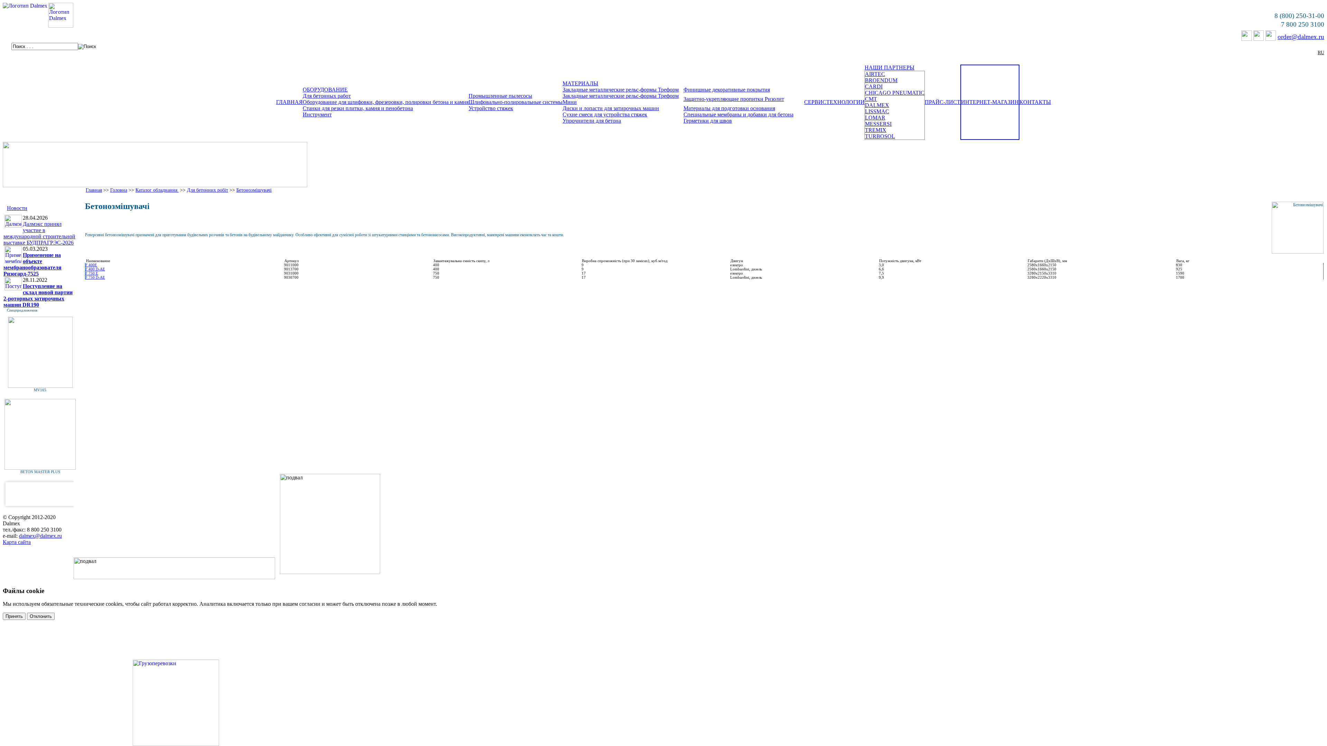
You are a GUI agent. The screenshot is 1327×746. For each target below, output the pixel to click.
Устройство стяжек (491, 108)
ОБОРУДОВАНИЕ (325, 90)
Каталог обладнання (157, 190)
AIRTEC (875, 74)
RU (1321, 52)
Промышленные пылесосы (500, 96)
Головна (118, 190)
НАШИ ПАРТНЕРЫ (889, 67)
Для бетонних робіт (207, 190)
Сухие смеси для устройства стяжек (605, 114)
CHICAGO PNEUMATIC (894, 93)
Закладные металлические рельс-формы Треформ (621, 90)
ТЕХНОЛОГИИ (845, 102)
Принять (14, 616)
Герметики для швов (708, 121)
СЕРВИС (815, 102)
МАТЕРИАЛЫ (580, 83)
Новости (17, 208)
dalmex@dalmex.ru (40, 536)
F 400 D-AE (95, 269)
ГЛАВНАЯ (289, 102)
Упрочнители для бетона (592, 121)
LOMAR (875, 118)
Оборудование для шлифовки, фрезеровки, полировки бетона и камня (386, 102)
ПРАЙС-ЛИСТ (942, 102)
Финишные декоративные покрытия (727, 90)
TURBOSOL (880, 136)
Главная (94, 190)
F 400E (91, 265)
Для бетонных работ (327, 96)
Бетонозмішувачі (254, 190)
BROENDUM (881, 80)
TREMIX (875, 130)
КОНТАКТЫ (1035, 102)
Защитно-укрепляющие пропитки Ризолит (734, 99)
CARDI (874, 86)
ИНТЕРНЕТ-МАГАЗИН (990, 102)
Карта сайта (17, 542)
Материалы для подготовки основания (729, 108)
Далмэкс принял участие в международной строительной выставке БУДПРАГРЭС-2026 (39, 233)
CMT (871, 99)
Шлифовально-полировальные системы (516, 102)
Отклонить (41, 616)
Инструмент (317, 114)
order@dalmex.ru (1301, 36)
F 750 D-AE (95, 277)
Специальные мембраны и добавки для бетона (738, 114)
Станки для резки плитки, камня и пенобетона (358, 108)
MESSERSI (878, 124)
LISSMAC (877, 111)
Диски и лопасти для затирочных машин (611, 108)
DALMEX (877, 105)
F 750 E (91, 273)
